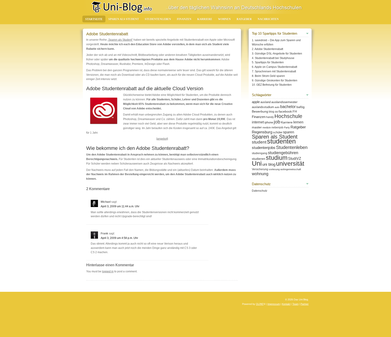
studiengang (259, 153)
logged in (108, 271)
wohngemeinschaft (290, 169)
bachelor (288, 106)
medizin (266, 127)
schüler (277, 132)
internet (258, 122)
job (277, 121)
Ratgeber (244, 19)
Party (287, 127)
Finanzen (184, 19)
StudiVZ (294, 158)
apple (256, 102)
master (257, 127)
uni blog (268, 164)
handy (270, 117)
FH (295, 111)
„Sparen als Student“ (120, 39)
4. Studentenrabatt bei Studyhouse (273, 58)
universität (290, 163)
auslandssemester (284, 102)
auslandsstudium (263, 107)
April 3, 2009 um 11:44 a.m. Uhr (120, 206)
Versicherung (260, 169)
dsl (276, 111)
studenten (281, 141)
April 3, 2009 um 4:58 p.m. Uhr (119, 238)
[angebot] (162, 138)
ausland (265, 102)
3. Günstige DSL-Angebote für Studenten (277, 53)
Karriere (204, 19)
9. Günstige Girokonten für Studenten (274, 80)
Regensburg (262, 132)
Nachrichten (268, 19)
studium (276, 157)
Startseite (94, 19)
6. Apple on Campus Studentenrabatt (274, 66)
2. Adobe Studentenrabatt (267, 49)
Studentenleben (158, 19)
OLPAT (260, 304)
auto (277, 107)
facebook (285, 111)
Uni (257, 163)
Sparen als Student (123, 19)
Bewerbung (260, 111)
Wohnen (224, 19)
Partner (304, 304)
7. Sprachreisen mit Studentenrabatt (274, 71)
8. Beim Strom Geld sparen (268, 76)
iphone (269, 122)
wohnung (260, 174)
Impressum (273, 304)
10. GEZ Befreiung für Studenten (272, 84)
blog (271, 111)
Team (295, 304)
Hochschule (288, 116)
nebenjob (277, 127)
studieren (258, 158)
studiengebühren (283, 152)
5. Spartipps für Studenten (268, 62)
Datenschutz (259, 190)
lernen (298, 122)
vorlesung (274, 169)
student (259, 142)
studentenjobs (263, 148)
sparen (288, 132)
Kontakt (286, 304)
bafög (300, 107)
